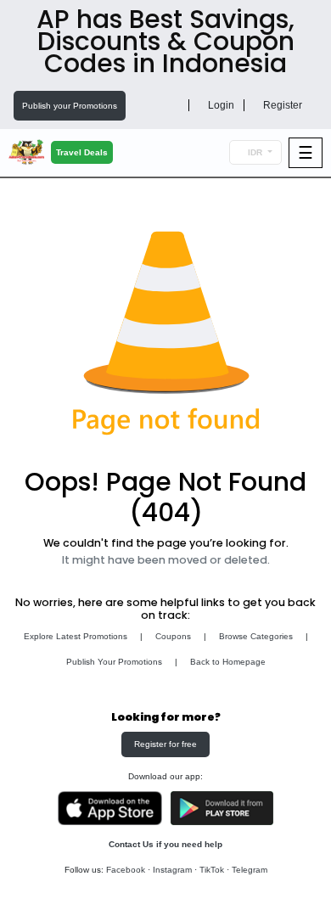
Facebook (125, 869)
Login (219, 105)
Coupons (173, 636)
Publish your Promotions (69, 105)
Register (281, 105)
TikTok (211, 869)
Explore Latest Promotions (75, 636)
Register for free (165, 744)
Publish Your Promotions (114, 661)
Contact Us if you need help (165, 844)
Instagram (172, 869)
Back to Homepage (228, 661)
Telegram (249, 869)
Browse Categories (256, 636)
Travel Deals (82, 152)
